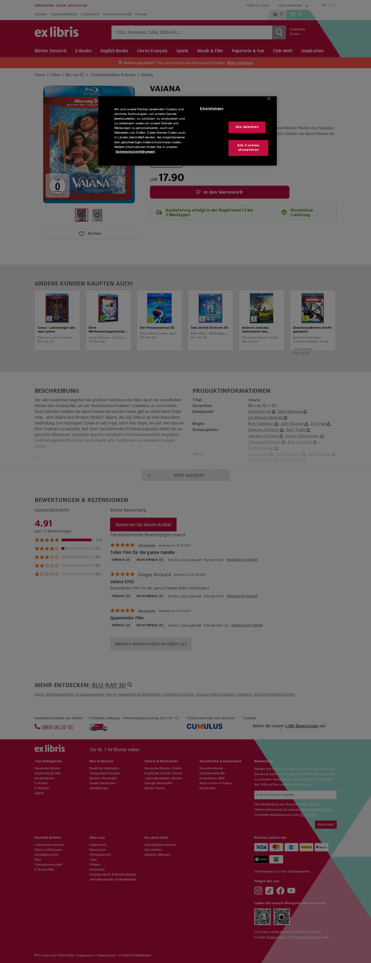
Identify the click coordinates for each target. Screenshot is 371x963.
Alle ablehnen (247, 127)
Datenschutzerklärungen (135, 151)
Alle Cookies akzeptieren (248, 148)
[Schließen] (269, 98)
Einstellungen (211, 108)
